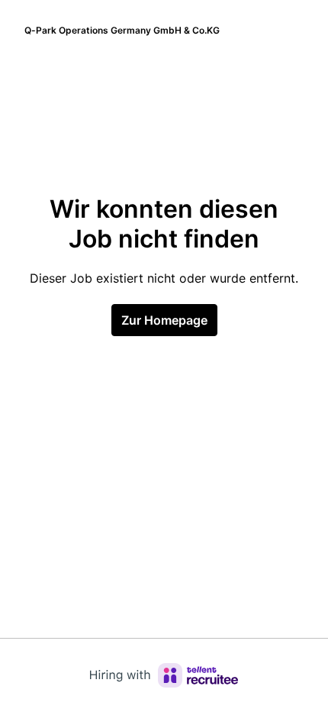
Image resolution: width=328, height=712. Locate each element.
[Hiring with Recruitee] (164, 675)
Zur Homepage (164, 320)
